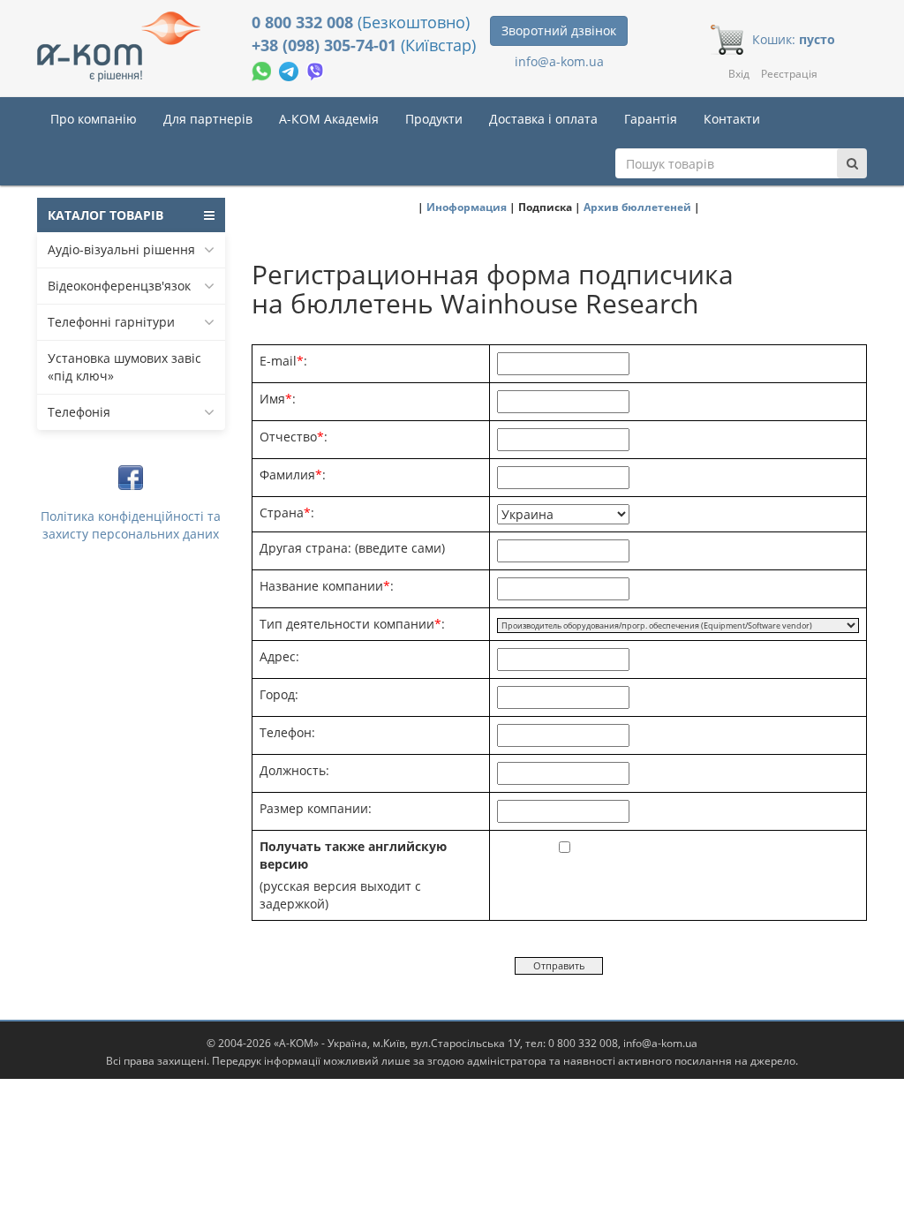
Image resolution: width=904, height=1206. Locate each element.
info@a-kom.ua (559, 61)
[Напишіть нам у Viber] (315, 69)
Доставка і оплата (543, 118)
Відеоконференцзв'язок (119, 285)
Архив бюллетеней (637, 207)
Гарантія (650, 118)
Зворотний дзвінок (558, 30)
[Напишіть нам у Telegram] (290, 69)
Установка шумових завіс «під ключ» (124, 367)
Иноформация (466, 207)
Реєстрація (789, 73)
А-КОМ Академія (329, 118)
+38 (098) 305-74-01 (326, 45)
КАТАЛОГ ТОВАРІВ (105, 215)
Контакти (732, 118)
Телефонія (79, 411)
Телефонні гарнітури (111, 321)
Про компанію (93, 118)
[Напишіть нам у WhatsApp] (263, 69)
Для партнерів (207, 118)
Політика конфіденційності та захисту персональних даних (131, 525)
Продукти (434, 118)
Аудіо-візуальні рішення (121, 249)
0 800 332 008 (305, 22)
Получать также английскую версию (353, 855)
